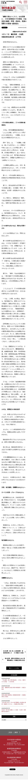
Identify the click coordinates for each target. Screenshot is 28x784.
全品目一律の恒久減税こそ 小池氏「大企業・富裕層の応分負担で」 (14, 710)
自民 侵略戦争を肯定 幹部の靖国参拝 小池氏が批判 (14, 687)
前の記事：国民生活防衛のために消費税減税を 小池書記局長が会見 (15, 659)
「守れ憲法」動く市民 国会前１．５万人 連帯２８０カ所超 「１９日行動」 (14, 680)
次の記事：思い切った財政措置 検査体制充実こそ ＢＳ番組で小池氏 (13, 651)
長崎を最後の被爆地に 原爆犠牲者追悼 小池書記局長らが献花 (14, 695)
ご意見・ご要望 (13, 732)
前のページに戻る (14, 668)
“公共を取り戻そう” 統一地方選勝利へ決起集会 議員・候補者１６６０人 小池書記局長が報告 (14, 702)
